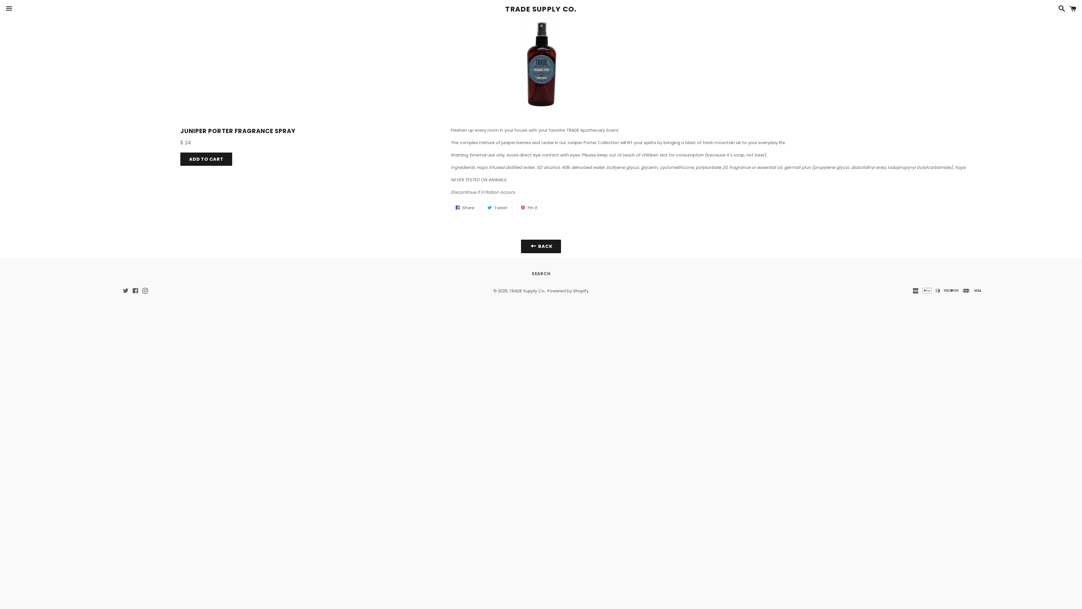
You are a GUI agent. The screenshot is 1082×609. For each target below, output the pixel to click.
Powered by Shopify (568, 291)
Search (541, 274)
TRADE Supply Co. (541, 9)
